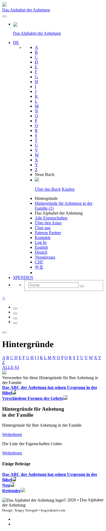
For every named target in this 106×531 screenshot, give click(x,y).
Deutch (41, 252)
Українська (45, 257)
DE (16, 42)
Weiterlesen (12, 434)
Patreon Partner (48, 232)
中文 (39, 267)
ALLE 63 (10, 367)
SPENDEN (23, 277)
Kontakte (43, 237)
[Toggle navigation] (4, 16)
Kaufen (68, 189)
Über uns (43, 227)
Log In (40, 242)
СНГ (39, 262)
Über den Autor (48, 223)
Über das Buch (48, 189)
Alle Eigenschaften (51, 218)
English (41, 247)
